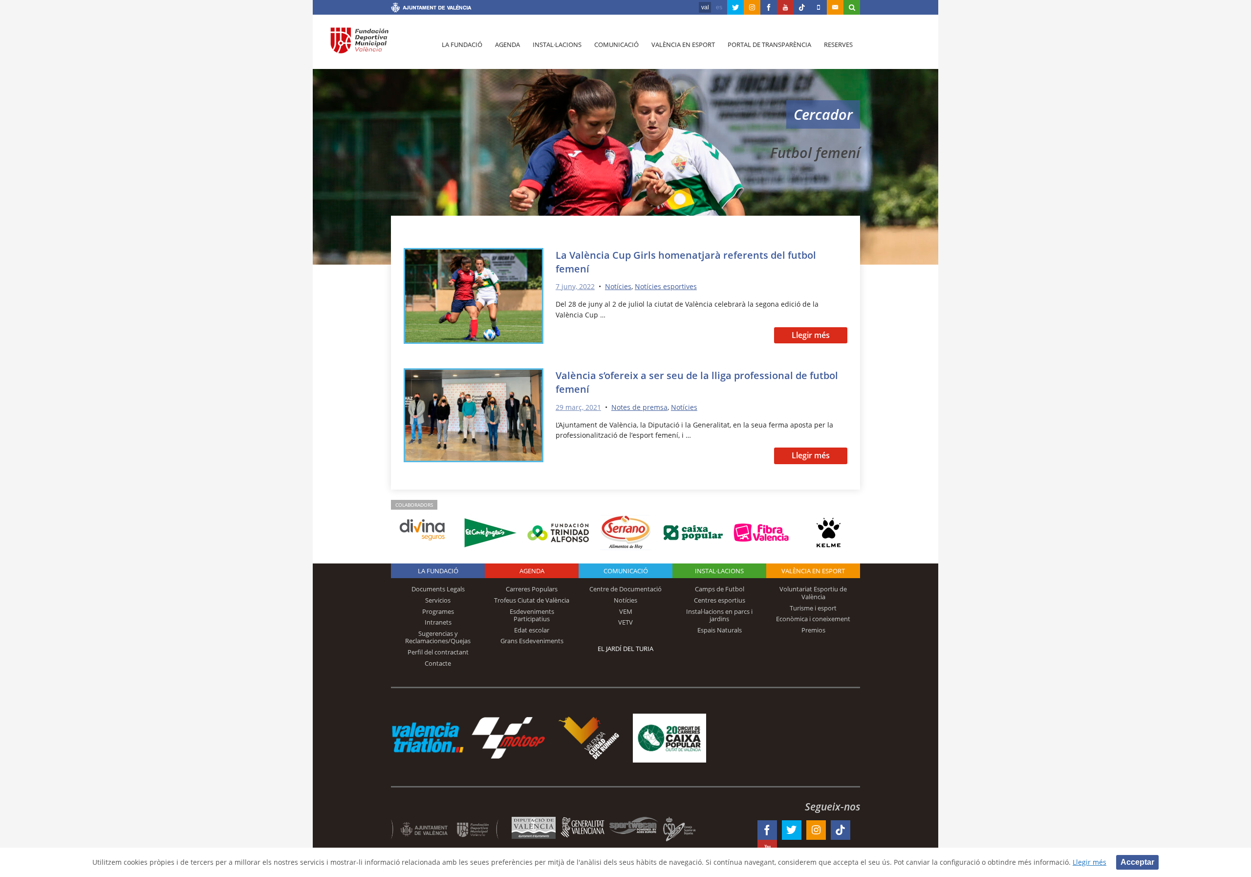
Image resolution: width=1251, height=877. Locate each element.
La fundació (462, 44)
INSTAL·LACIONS (719, 570)
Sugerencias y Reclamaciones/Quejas (438, 637)
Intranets (438, 622)
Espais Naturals (719, 630)
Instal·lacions (557, 44)
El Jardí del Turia (625, 648)
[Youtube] (785, 7)
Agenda (507, 44)
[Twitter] (735, 7)
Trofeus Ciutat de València (531, 600)
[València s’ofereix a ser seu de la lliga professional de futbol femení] (473, 417)
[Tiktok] (802, 7)
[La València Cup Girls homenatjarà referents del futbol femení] (473, 297)
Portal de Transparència (769, 44)
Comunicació (616, 44)
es (719, 7)
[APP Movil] (818, 7)
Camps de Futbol (719, 589)
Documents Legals (438, 589)
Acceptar (1137, 862)
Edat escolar (531, 630)
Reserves (838, 44)
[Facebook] (768, 7)
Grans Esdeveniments (531, 640)
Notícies (618, 286)
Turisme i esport (813, 608)
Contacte (438, 663)
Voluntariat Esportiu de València (813, 593)
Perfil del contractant (438, 652)
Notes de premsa (639, 407)
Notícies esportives (666, 286)
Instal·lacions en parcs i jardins (719, 615)
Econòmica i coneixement (813, 618)
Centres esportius (719, 600)
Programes (438, 611)
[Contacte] (835, 7)
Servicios (438, 600)
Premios (813, 630)
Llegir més (811, 335)
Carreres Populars (532, 589)
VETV (625, 622)
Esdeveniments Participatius (532, 615)
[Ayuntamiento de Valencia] (431, 8)
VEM (625, 611)
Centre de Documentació (625, 589)
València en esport (683, 44)
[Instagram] (752, 7)
